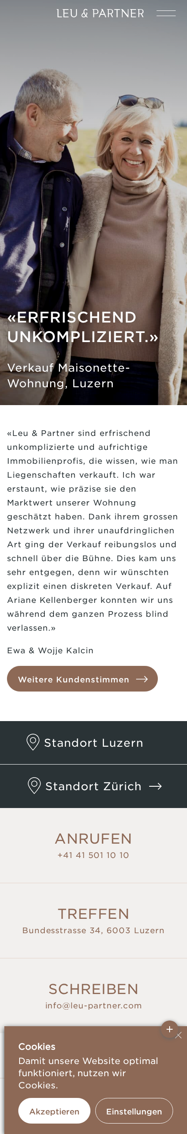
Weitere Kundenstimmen (74, 679)
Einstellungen (134, 1111)
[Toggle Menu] (166, 13)
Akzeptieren (54, 1111)
